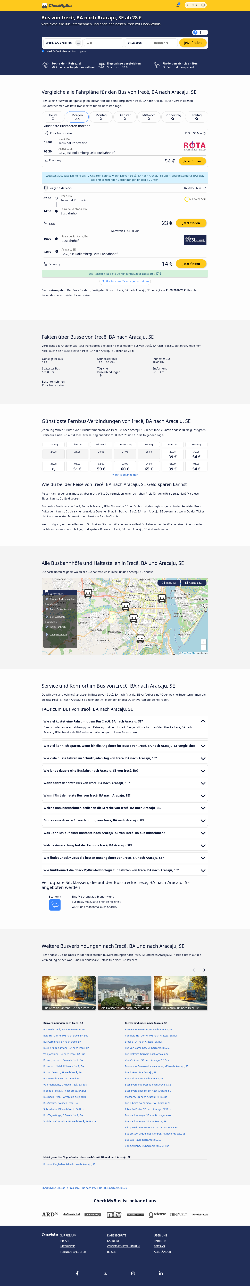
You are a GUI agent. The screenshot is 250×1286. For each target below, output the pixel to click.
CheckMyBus (49, 1187)
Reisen (111, 1252)
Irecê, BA (170, 582)
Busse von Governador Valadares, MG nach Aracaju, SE (156, 1066)
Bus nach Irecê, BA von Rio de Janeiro (65, 1096)
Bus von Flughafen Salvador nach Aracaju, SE (69, 1164)
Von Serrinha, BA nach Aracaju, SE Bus (147, 1145)
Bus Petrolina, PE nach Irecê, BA (61, 1078)
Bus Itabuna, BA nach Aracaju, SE (144, 1078)
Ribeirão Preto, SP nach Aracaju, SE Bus (148, 1109)
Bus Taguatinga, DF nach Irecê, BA (63, 1115)
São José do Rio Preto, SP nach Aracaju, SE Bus (152, 1127)
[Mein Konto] (177, 5)
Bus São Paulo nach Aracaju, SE (143, 1139)
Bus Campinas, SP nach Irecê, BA (62, 1041)
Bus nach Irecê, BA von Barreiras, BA (64, 1029)
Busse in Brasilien (68, 1187)
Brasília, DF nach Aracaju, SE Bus (144, 1041)
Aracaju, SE (195, 582)
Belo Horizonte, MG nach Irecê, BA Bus (65, 1035)
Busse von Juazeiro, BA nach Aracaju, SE (148, 1090)
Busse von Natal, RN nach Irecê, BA (63, 1066)
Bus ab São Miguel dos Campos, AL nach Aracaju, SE (155, 1133)
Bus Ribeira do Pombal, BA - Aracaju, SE (148, 1103)
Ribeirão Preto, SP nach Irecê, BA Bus (64, 1090)
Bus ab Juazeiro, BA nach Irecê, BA (63, 1060)
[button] (126, 606)
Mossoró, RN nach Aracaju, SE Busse (146, 1096)
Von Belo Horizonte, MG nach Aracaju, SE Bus (151, 1035)
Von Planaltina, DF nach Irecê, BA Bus (65, 1084)
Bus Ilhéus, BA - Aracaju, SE (140, 1072)
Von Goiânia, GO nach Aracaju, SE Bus (147, 1060)
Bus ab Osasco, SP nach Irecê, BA (62, 1072)
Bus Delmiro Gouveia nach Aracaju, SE (147, 1054)
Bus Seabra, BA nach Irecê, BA (60, 1103)
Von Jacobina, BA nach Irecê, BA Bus (64, 1054)
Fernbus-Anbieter (73, 1252)
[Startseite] (57, 6)
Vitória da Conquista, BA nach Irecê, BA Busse (69, 1121)
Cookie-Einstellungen (123, 1246)
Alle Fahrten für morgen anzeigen (127, 281)
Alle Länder (162, 1252)
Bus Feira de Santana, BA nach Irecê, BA (66, 1047)
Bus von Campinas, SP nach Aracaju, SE (147, 1047)
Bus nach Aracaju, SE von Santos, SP (146, 1121)
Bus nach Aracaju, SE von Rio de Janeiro (148, 1115)
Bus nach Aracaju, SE (116, 1187)
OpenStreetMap (188, 653)
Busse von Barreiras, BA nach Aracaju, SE (148, 1029)
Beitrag (159, 1246)
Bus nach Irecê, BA (91, 1187)
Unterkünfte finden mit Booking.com (66, 51)
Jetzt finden (192, 161)
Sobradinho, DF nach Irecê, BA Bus (63, 1109)
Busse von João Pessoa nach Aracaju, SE (148, 1084)
